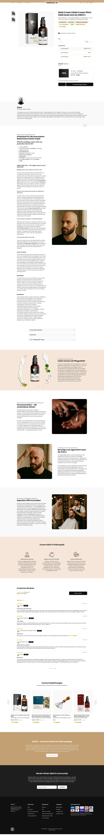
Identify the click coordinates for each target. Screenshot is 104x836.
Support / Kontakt (46, 811)
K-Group (53, 830)
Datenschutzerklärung (33, 811)
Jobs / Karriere (45, 818)
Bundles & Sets (59, 813)
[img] (20, 603)
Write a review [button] (78, 593)
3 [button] (52, 668)
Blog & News (59, 807)
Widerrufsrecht (31, 813)
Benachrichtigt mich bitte (80, 84)
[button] (54, 668)
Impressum (30, 809)
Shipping (66, 80)
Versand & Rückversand (47, 813)
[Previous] (8, 702)
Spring (80, 71)
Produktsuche (59, 811)
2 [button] (50, 668)
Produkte (19, 2)
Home (12, 2)
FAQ (43, 809)
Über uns (27, 2)
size (59, 38)
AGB (29, 807)
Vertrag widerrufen (32, 815)
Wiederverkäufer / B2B (47, 815)
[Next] (95, 702)
